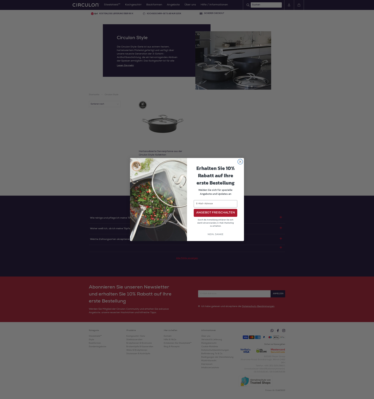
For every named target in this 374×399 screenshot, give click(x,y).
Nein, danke (215, 234)
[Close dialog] (240, 161)
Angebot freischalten (215, 212)
